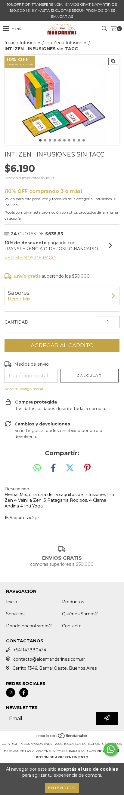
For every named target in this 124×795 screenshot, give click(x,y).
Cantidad (16, 322)
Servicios (15, 614)
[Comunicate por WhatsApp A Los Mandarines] (111, 749)
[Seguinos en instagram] (10, 692)
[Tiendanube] (62, 738)
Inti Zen (53, 42)
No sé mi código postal (24, 388)
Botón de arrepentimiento (62, 757)
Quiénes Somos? (80, 614)
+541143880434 (29, 650)
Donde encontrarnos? (29, 626)
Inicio (10, 42)
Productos (73, 602)
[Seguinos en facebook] (23, 692)
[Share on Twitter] (70, 468)
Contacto (72, 626)
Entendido (62, 787)
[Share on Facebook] (53, 468)
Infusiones (30, 42)
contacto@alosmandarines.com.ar (49, 659)
